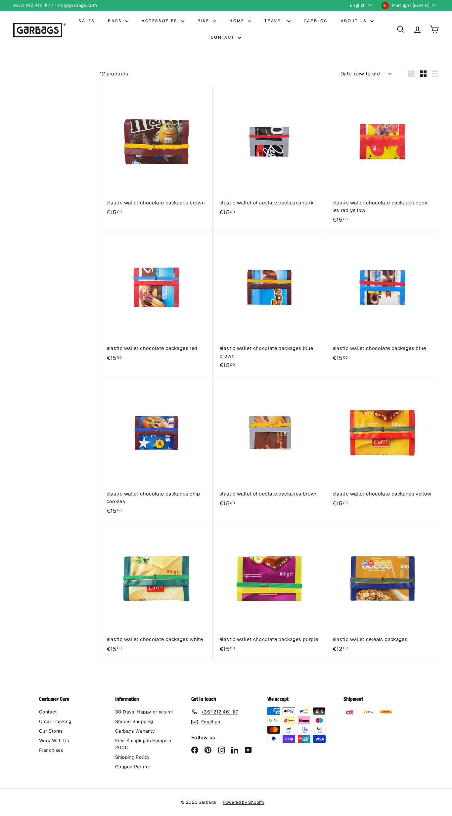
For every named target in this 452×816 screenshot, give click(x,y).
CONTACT (223, 37)
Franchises (51, 750)
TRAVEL (275, 20)
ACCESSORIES (160, 20)
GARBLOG (316, 20)
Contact (48, 712)
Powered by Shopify (243, 802)
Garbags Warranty (135, 731)
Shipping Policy (132, 757)
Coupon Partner (132, 767)
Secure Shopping (134, 721)
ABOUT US (355, 20)
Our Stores (51, 731)
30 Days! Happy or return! (144, 712)
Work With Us (54, 741)
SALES (86, 20)
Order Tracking (55, 721)
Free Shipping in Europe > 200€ (143, 744)
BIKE (204, 20)
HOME (237, 20)
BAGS (115, 20)
